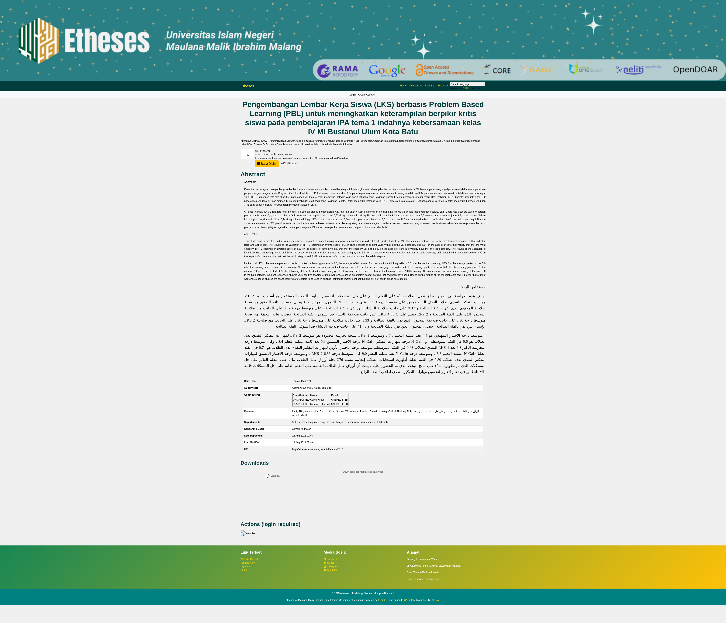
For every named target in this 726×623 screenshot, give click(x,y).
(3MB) (273, 163)
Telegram (331, 570)
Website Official (249, 559)
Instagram (332, 566)
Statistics (430, 85)
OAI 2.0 (408, 600)
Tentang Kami (248, 562)
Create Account (366, 94)
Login (353, 94)
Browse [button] (442, 85)
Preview (292, 163)
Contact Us (416, 85)
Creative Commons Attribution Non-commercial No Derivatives (316, 158)
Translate (475, 88)
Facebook (332, 559)
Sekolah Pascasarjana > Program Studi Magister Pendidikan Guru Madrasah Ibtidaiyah (340, 422)
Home (403, 85)
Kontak (244, 570)
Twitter (330, 562)
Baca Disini (268, 163)
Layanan (245, 566)
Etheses (247, 86)
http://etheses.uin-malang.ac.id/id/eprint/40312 (317, 449)
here (437, 600)
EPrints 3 (383, 600)
